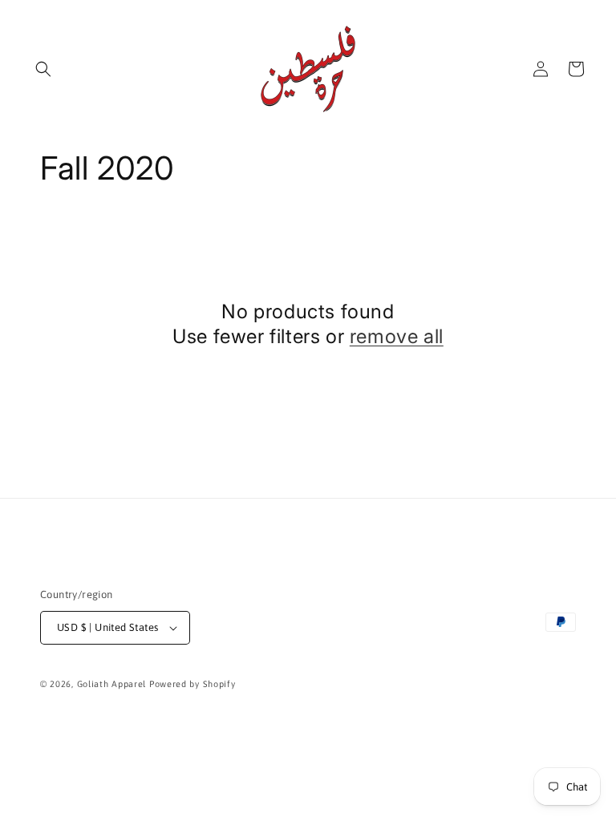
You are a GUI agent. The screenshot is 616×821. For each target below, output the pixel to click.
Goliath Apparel (112, 684)
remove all (397, 336)
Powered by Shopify (192, 684)
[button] (43, 69)
